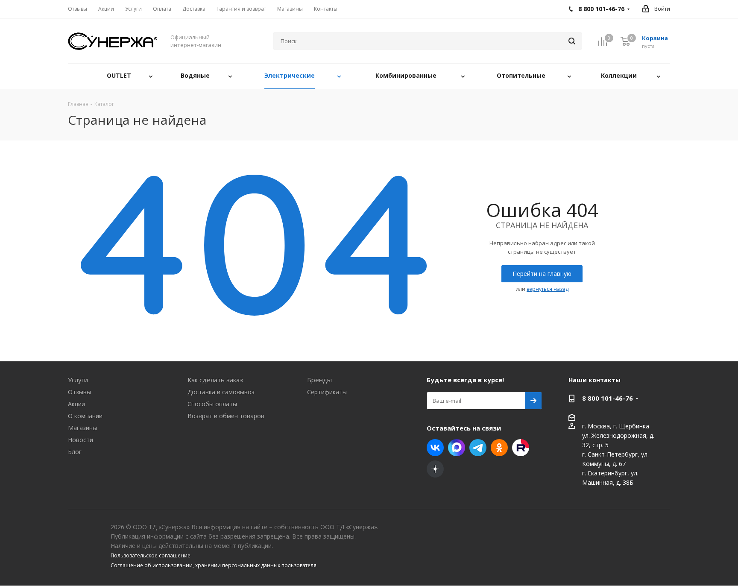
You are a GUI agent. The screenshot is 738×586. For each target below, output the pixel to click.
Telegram (477, 447)
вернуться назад (547, 289)
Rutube (520, 447)
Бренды (319, 379)
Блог (75, 452)
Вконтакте (435, 447)
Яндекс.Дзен (435, 469)
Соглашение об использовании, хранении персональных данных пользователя (213, 565)
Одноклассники (499, 447)
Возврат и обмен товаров (225, 416)
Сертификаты (327, 392)
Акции (76, 404)
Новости (80, 440)
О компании (85, 416)
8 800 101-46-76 (607, 398)
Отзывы (79, 392)
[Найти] (572, 41)
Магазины (82, 428)
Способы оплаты (212, 404)
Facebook (456, 447)
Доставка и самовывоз (221, 392)
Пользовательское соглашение (150, 555)
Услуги (78, 379)
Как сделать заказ (215, 379)
